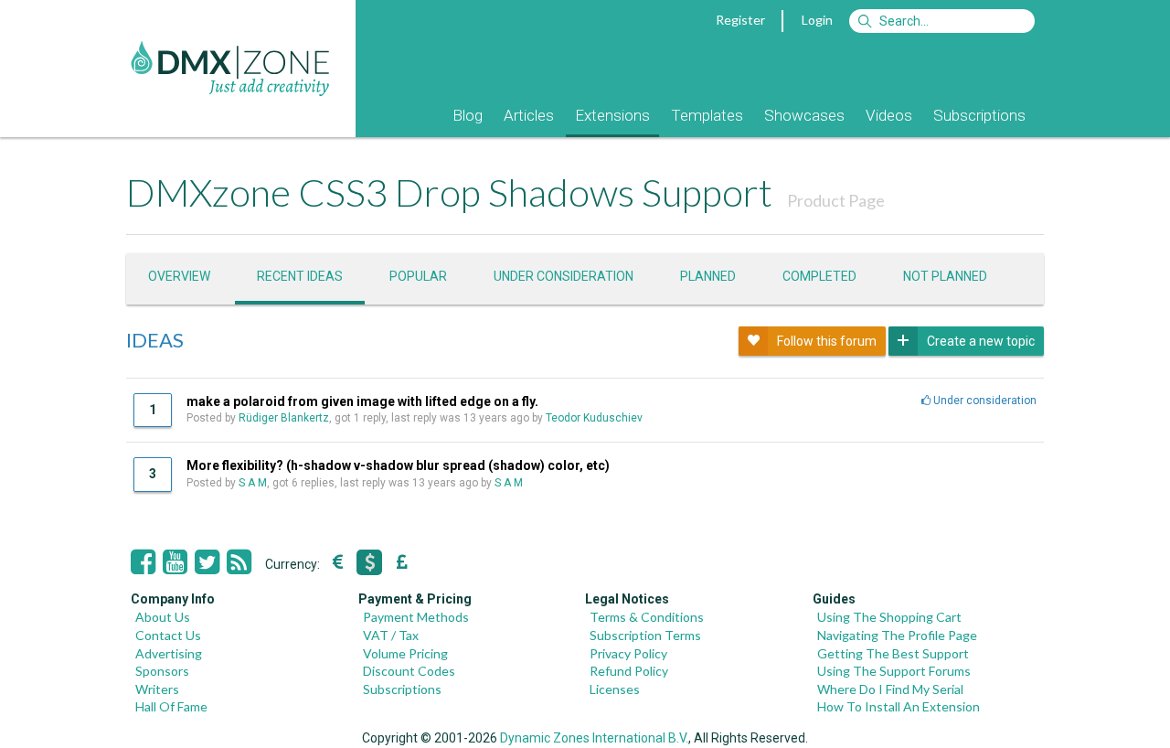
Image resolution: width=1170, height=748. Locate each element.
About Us (162, 617)
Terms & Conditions (647, 617)
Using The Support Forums (894, 671)
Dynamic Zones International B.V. (594, 738)
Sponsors (162, 671)
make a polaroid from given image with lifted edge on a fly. (362, 401)
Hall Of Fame (171, 706)
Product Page (836, 200)
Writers (157, 689)
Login (817, 19)
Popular (418, 276)
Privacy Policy (628, 653)
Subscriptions (979, 115)
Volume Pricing (405, 653)
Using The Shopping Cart (889, 617)
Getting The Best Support (893, 653)
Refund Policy (629, 671)
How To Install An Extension (898, 706)
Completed (819, 276)
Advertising (168, 653)
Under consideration (563, 276)
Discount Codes (409, 671)
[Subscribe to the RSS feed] (239, 562)
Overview (179, 276)
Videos (889, 115)
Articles (529, 115)
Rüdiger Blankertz (284, 417)
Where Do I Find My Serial (890, 689)
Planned (708, 276)
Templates (707, 115)
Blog (467, 115)
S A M (253, 482)
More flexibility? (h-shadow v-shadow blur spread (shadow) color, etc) (398, 465)
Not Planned (945, 276)
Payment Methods (416, 617)
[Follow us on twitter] (207, 562)
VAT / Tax (391, 635)
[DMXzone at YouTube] (175, 562)
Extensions (612, 115)
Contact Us (168, 635)
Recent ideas (300, 276)
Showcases (804, 115)
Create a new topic (981, 341)
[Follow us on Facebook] (143, 562)
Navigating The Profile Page (897, 635)
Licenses (615, 689)
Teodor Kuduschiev (594, 417)
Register (740, 19)
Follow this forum (827, 341)
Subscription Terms (645, 635)
